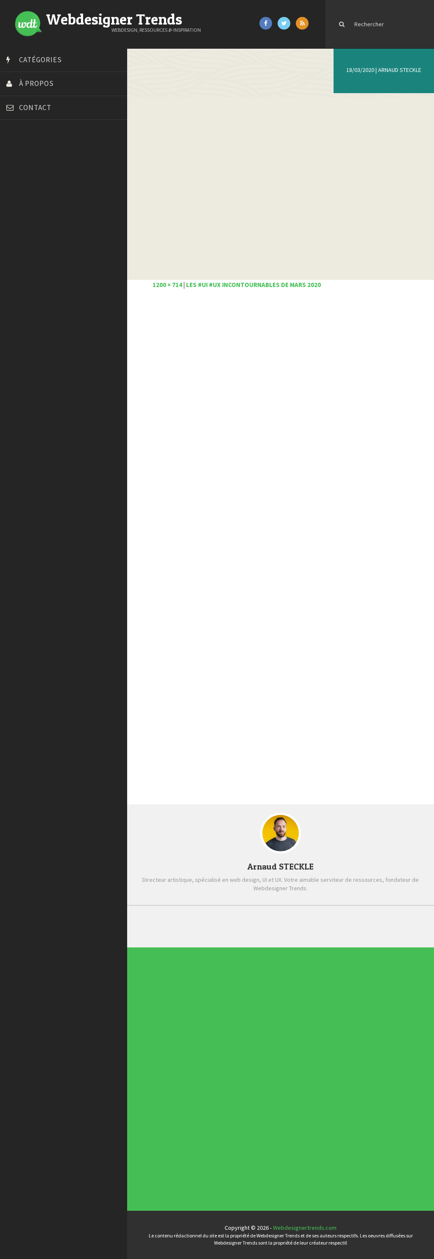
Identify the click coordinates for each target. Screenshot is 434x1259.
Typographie (236, 1149)
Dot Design (22, 230)
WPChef (18, 336)
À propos (36, 83)
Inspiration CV (304, 1092)
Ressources (235, 1124)
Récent (211, 926)
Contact (35, 107)
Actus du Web (237, 997)
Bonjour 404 (23, 177)
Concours (232, 1022)
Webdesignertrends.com (305, 1227)
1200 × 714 (167, 285)
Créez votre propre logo (39, 209)
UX (223, 1162)
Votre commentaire (180, 534)
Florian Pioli (22, 240)
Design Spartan (27, 219)
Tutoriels (231, 1136)
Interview (232, 1086)
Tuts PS (17, 325)
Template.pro (25, 304)
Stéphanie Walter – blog (38, 293)
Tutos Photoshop (30, 314)
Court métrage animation (40, 187)
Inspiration (233, 1073)
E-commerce (236, 1060)
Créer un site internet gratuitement (52, 198)
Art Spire (19, 156)
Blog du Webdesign (33, 166)
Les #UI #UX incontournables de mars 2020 (253, 285)
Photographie (237, 1111)
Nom (159, 679)
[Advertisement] (281, 391)
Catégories (40, 59)
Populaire (350, 926)
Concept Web (237, 1009)
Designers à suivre (243, 1048)
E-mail (161, 711)
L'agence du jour (240, 1098)
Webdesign (234, 1175)
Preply (16, 283)
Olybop (17, 272)
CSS (225, 1035)
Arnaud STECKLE (399, 70)
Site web (165, 744)
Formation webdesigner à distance (52, 251)
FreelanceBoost (28, 261)
